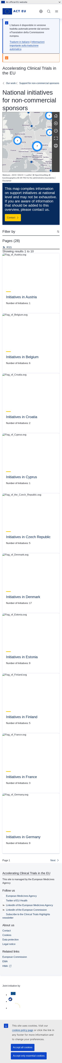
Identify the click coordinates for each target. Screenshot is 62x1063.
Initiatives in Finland (21, 717)
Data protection (10, 939)
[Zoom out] (56, 131)
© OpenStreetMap (40, 175)
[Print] (56, 145)
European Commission (14, 957)
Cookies (6, 935)
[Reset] (56, 116)
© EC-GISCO (17, 175)
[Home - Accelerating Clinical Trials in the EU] (19, 11)
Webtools (6, 175)
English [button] (41, 11)
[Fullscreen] (56, 138)
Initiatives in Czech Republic (28, 537)
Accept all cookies (22, 1047)
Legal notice (8, 944)
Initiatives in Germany (23, 837)
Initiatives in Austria (21, 297)
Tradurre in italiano (20, 42)
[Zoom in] (56, 123)
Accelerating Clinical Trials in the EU (26, 873)
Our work (11, 83)
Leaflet (28, 175)
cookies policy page (22, 1030)
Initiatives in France (21, 777)
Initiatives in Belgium (22, 357)
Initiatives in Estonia (22, 657)
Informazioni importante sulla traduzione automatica (27, 45)
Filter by (8, 231)
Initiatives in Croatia (21, 417)
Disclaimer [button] (6, 181)
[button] (17, 140)
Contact (6, 930)
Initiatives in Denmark (23, 597)
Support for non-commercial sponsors (39, 83)
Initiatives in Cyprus (21, 477)
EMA (5, 961)
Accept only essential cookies (29, 1055)
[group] (27, 142)
